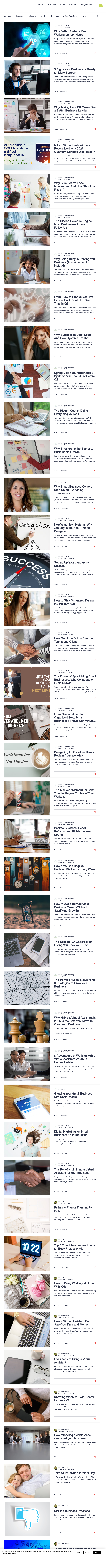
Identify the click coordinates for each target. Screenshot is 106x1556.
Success (19, 16)
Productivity (31, 16)
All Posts (7, 16)
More (83, 16)
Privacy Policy (12, 1553)
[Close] (103, 1552)
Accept (97, 1552)
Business (55, 16)
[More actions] (96, 26)
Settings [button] (79, 1552)
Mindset (44, 16)
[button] (101, 4)
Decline (87, 1552)
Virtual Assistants (70, 16)
